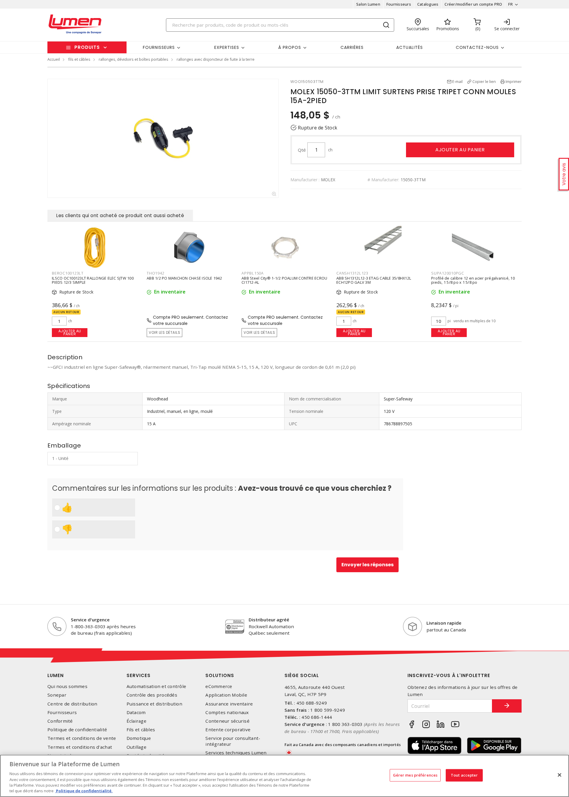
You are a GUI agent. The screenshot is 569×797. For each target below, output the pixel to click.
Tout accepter (464, 775)
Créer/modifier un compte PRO (473, 4)
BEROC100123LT (68, 273)
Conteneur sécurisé (227, 721)
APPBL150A (253, 273)
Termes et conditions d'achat (79, 747)
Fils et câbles (141, 729)
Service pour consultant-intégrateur (232, 741)
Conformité (60, 721)
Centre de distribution (72, 704)
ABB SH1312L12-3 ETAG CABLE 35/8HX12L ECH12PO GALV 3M (373, 280)
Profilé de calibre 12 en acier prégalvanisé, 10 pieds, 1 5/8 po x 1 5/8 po (473, 280)
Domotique (139, 738)
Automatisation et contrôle (156, 686)
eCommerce (218, 686)
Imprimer (514, 81)
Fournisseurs (398, 4)
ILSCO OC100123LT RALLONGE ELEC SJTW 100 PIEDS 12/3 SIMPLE (93, 280)
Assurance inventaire (229, 704)
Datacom (136, 712)
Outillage (136, 747)
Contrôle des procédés (152, 695)
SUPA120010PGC (447, 273)
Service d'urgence (90, 620)
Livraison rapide (443, 623)
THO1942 (155, 273)
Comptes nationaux (227, 712)
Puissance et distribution (154, 704)
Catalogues (428, 4)
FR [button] (510, 4)
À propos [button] (289, 47)
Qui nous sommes (67, 686)
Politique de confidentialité (77, 729)
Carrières (352, 47)
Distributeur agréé (269, 620)
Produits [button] (87, 47)
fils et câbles (79, 59)
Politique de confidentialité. (84, 790)
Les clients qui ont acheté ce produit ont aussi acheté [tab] (120, 215)
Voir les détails (164, 332)
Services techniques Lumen (235, 753)
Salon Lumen (368, 4)
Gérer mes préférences (415, 775)
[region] (284, 776)
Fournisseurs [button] (159, 47)
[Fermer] (559, 775)
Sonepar (56, 695)
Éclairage (136, 721)
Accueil (53, 59)
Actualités (409, 47)
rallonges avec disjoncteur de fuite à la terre (216, 59)
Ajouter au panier (460, 149)
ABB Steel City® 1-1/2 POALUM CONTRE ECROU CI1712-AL (284, 280)
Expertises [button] (226, 47)
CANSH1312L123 (352, 273)
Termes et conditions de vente (81, 738)
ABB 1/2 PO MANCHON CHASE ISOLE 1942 (184, 278)
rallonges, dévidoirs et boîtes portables (133, 59)
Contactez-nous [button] (477, 47)
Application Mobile (226, 695)
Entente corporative (227, 729)
